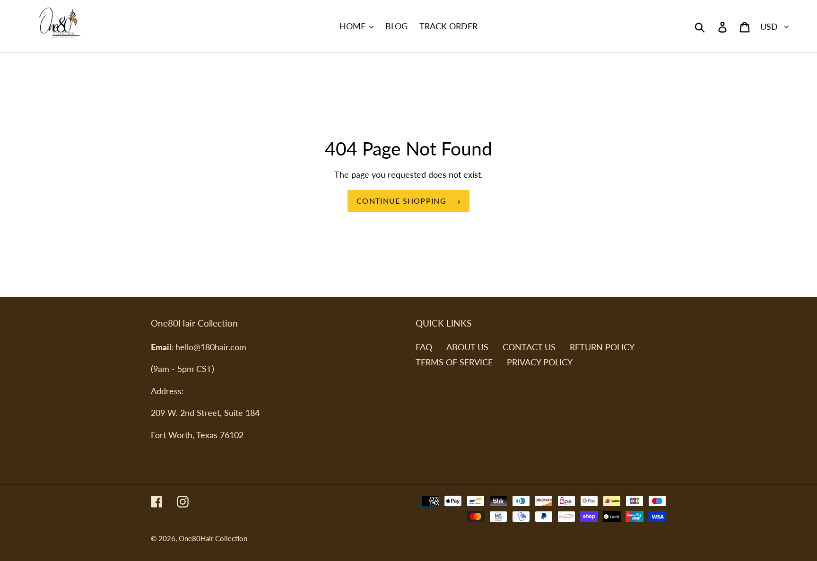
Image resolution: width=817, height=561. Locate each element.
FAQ (424, 347)
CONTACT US (529, 347)
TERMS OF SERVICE (454, 362)
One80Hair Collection (213, 538)
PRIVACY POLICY (540, 362)
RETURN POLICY (602, 347)
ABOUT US (467, 347)
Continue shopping (401, 200)
